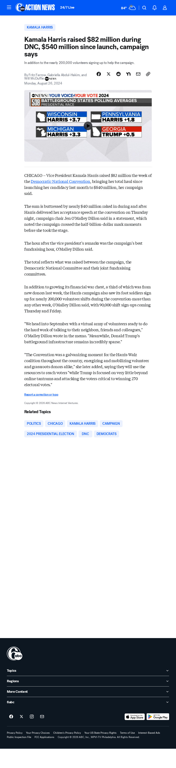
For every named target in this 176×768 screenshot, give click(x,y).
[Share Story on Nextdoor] (128, 74)
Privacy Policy (15, 733)
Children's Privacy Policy (67, 733)
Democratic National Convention (60, 181)
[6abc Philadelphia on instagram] (31, 716)
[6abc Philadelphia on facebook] (11, 716)
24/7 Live (67, 7)
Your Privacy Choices (38, 733)
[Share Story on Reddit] (118, 74)
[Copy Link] (148, 74)
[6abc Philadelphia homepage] (35, 7)
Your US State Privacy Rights (100, 733)
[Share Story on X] (108, 74)
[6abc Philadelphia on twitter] (21, 716)
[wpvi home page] (14, 653)
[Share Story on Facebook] (98, 74)
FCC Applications (44, 737)
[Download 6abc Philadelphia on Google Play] (158, 716)
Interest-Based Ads (149, 733)
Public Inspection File (19, 737)
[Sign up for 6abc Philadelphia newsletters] (42, 716)
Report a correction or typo (41, 395)
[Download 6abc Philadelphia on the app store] (134, 716)
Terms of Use (127, 733)
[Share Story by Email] (138, 74)
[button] (9, 7)
